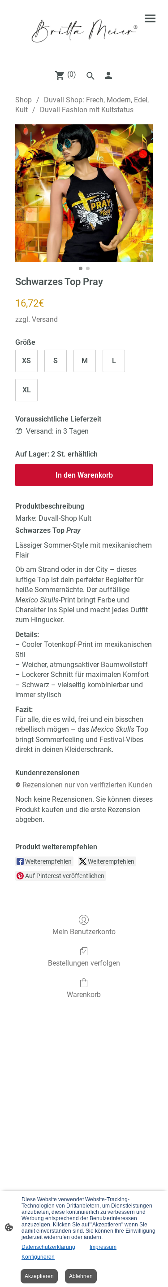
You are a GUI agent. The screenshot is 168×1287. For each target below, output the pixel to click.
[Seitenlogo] (84, 31)
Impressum (103, 1247)
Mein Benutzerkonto (84, 931)
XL (26, 390)
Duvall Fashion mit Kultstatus (87, 109)
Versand (45, 319)
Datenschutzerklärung (48, 1247)
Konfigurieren (38, 1257)
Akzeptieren (39, 1276)
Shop (23, 100)
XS (26, 360)
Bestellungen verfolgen (84, 963)
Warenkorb (84, 994)
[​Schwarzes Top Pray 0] (84, 193)
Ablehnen (81, 1276)
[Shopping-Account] (108, 75)
